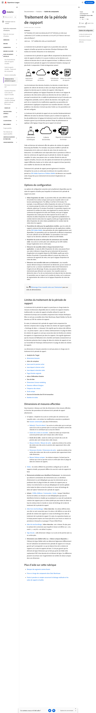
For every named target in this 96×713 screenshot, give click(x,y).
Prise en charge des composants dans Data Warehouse (43, 573)
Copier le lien (90, 23)
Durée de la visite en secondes (39, 433)
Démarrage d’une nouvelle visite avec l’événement (46, 287)
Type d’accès (30, 533)
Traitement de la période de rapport (10, 80)
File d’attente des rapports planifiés (7, 133)
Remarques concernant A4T (10, 86)
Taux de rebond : (41, 425)
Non (87, 19)
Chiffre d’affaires (37, 493)
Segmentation (7, 47)
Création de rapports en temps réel (9, 138)
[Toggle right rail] (79, 7)
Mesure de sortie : (46, 443)
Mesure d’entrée (34, 443)
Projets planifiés (7, 128)
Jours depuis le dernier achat (35, 367)
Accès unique (31, 391)
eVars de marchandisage (34, 524)
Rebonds (32, 425)
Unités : (55, 493)
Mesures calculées (8, 51)
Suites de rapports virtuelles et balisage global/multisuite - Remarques (9, 101)
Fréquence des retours (33, 388)
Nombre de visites (32, 397)
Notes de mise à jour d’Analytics (8, 35)
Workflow (7, 108)
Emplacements (7, 124)
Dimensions (6, 40)
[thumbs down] (53, 710)
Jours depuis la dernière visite (36, 370)
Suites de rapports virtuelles (8, 55)
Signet (82, 23)
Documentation (29, 11)
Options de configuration (86, 30)
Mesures (5, 43)
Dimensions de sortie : (50, 450)
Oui (83, 19)
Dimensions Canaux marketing (36, 382)
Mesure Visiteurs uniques (37, 457)
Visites (29, 467)
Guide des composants (51, 11)
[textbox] (9, 17)
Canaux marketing (8, 142)
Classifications (7, 120)
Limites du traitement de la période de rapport (85, 35)
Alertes (5, 117)
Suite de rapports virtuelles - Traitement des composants (10, 69)
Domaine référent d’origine (35, 385)
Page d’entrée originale (34, 373)
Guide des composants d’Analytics (9, 29)
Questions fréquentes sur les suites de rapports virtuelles (9, 92)
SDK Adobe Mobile (36, 230)
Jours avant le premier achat (35, 364)
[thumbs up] (49, 710)
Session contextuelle (36, 422)
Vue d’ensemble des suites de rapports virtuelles (9, 61)
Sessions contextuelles (10, 75)
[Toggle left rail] (17, 7)
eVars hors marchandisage (35, 509)
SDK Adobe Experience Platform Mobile (43, 173)
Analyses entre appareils (7, 112)
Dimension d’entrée (36, 450)
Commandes (47, 493)
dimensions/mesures (33, 358)
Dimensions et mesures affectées (85, 41)
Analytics (39, 11)
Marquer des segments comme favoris (38, 569)
